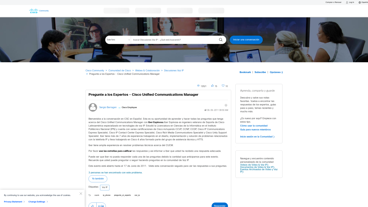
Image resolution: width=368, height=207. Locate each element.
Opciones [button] (275, 72)
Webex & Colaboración (147, 71)
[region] (42, 198)
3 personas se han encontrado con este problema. (115, 173)
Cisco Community (95, 71)
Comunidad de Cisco (120, 71)
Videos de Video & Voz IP (253, 165)
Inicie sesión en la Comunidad (256, 136)
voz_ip (137, 195)
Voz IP (105, 187)
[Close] (80, 193)
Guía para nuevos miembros (255, 129)
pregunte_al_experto (122, 195)
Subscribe (260, 72)
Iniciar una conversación (246, 40)
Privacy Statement (13, 201)
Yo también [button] (98, 179)
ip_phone (106, 195)
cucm (97, 195)
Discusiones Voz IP (174, 71)
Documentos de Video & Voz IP (256, 167)
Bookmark (245, 72)
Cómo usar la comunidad (254, 125)
